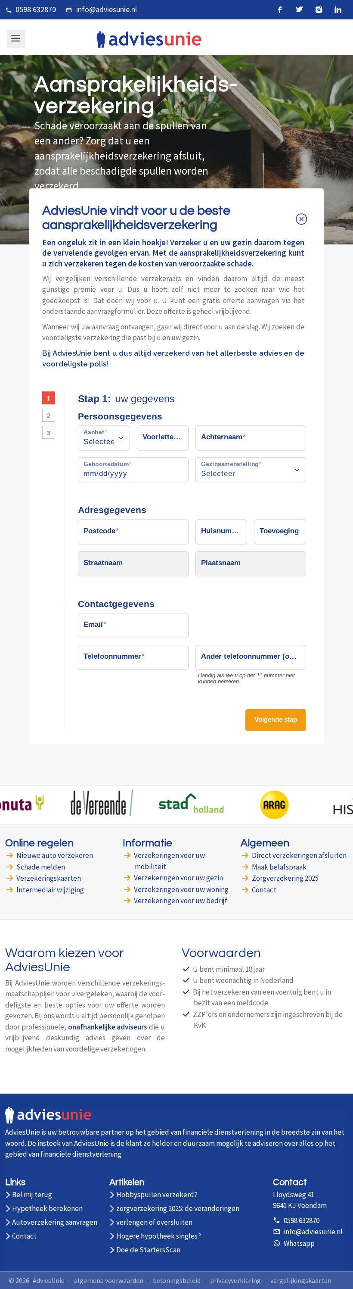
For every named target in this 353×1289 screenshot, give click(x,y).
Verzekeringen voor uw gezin (178, 877)
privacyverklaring (235, 1280)
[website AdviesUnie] (48, 1120)
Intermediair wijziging (50, 890)
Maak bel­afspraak (279, 867)
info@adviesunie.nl (106, 9)
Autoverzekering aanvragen (54, 1222)
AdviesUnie (49, 1280)
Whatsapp (299, 1243)
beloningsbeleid (177, 1280)
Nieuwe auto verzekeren (54, 855)
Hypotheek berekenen (47, 1208)
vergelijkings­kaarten (300, 1280)
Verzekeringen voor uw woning (181, 889)
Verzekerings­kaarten (48, 878)
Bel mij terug (32, 1194)
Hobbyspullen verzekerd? (157, 1194)
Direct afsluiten (299, 855)
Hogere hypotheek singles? (158, 1236)
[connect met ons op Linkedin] (338, 9)
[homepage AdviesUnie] (149, 38)
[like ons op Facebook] (280, 9)
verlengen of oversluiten (154, 1222)
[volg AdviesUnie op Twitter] (299, 9)
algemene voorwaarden (108, 1280)
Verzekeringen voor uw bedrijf (180, 900)
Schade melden (40, 867)
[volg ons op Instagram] (318, 9)
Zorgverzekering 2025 (285, 878)
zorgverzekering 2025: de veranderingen (177, 1208)
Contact (264, 890)
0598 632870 (35, 9)
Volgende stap (275, 719)
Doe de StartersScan (148, 1250)
